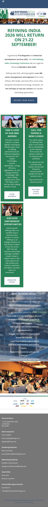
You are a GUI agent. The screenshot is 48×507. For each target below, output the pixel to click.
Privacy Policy (28, 502)
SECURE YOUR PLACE (36, 192)
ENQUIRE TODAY (12, 281)
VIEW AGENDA (12, 195)
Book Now (5, 475)
